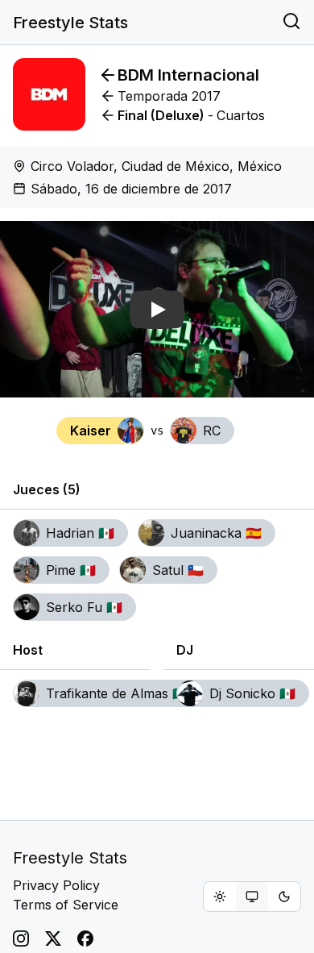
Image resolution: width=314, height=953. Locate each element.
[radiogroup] (252, 896)
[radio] (220, 896)
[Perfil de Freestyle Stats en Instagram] (21, 938)
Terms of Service (65, 905)
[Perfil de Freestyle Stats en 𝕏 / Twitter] (53, 938)
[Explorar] (291, 22)
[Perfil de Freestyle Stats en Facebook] (85, 938)
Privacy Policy (56, 885)
